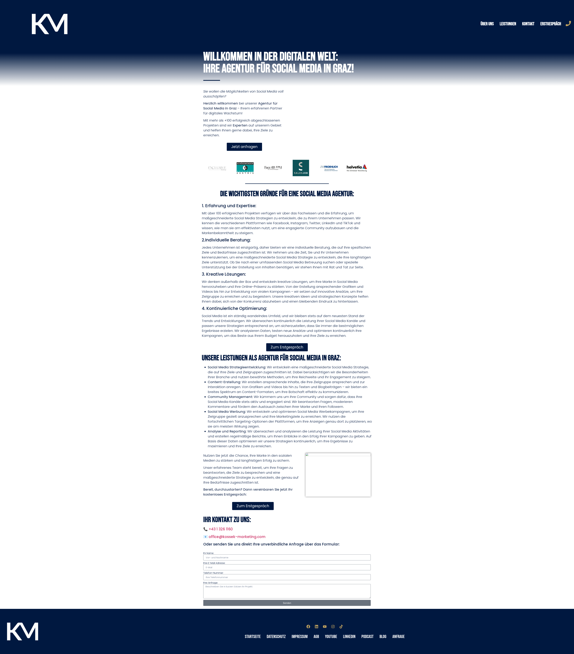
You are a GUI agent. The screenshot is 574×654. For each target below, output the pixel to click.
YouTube (331, 636)
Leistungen (508, 24)
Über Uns (487, 24)
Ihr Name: (208, 553)
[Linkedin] (316, 626)
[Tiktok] (341, 626)
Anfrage (398, 636)
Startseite (253, 636)
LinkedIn (349, 636)
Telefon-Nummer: (213, 573)
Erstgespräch (550, 24)
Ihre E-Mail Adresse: (214, 563)
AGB (316, 636)
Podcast (367, 636)
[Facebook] (308, 626)
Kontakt (528, 24)
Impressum (300, 636)
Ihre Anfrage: (210, 583)
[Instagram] (333, 626)
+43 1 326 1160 (221, 529)
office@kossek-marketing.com (237, 536)
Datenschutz (276, 636)
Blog (383, 636)
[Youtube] (325, 626)
